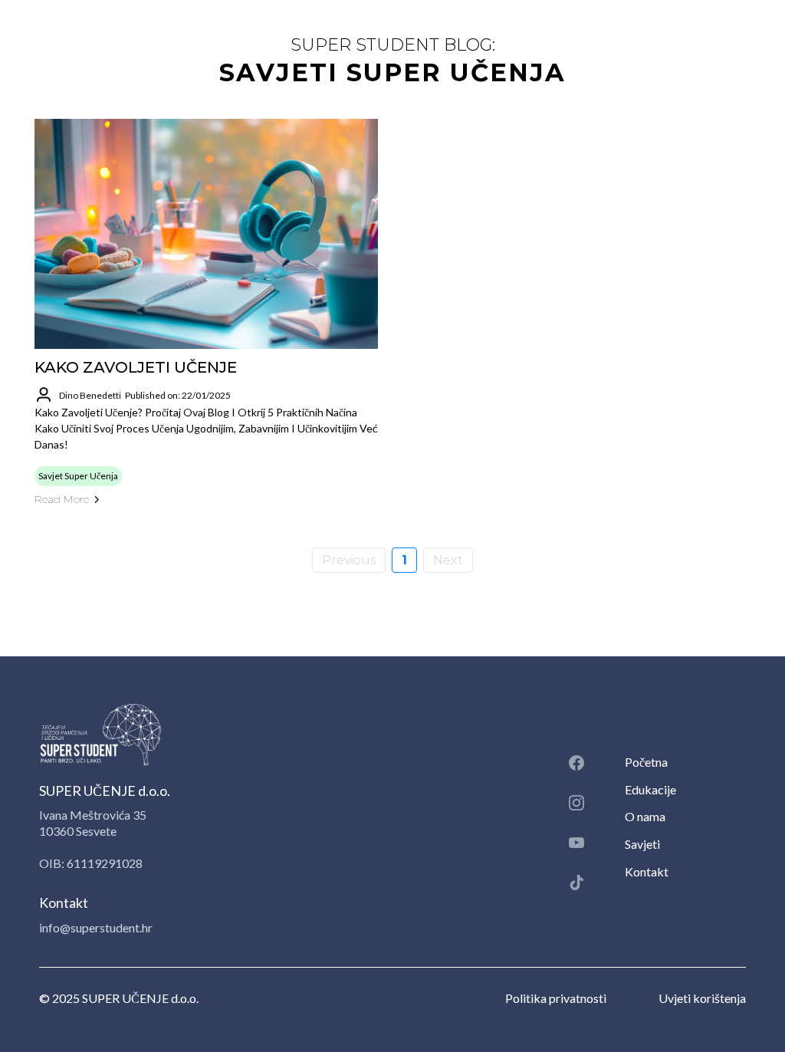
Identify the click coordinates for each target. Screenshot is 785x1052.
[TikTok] (576, 882)
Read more (61, 499)
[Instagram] (576, 803)
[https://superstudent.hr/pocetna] (276, 734)
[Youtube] (576, 843)
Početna (646, 761)
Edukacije (650, 789)
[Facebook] (576, 763)
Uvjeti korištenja (702, 998)
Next (448, 560)
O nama (645, 816)
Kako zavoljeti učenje (135, 367)
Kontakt (646, 871)
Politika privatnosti (555, 998)
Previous (349, 560)
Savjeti (642, 844)
